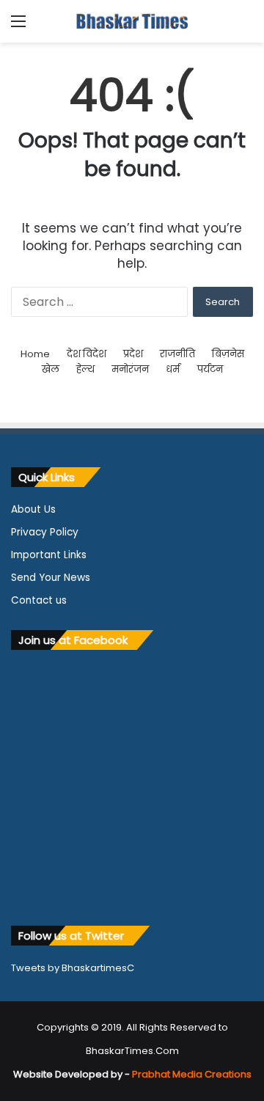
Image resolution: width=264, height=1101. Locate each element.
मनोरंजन (130, 369)
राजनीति (177, 354)
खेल (50, 369)
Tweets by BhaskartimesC (72, 968)
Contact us (39, 600)
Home (35, 354)
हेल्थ (85, 369)
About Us (33, 509)
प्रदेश (133, 354)
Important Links (49, 555)
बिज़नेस (228, 354)
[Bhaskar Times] (132, 21)
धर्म (173, 369)
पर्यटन (210, 369)
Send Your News (50, 578)
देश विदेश (86, 354)
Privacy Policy (44, 532)
